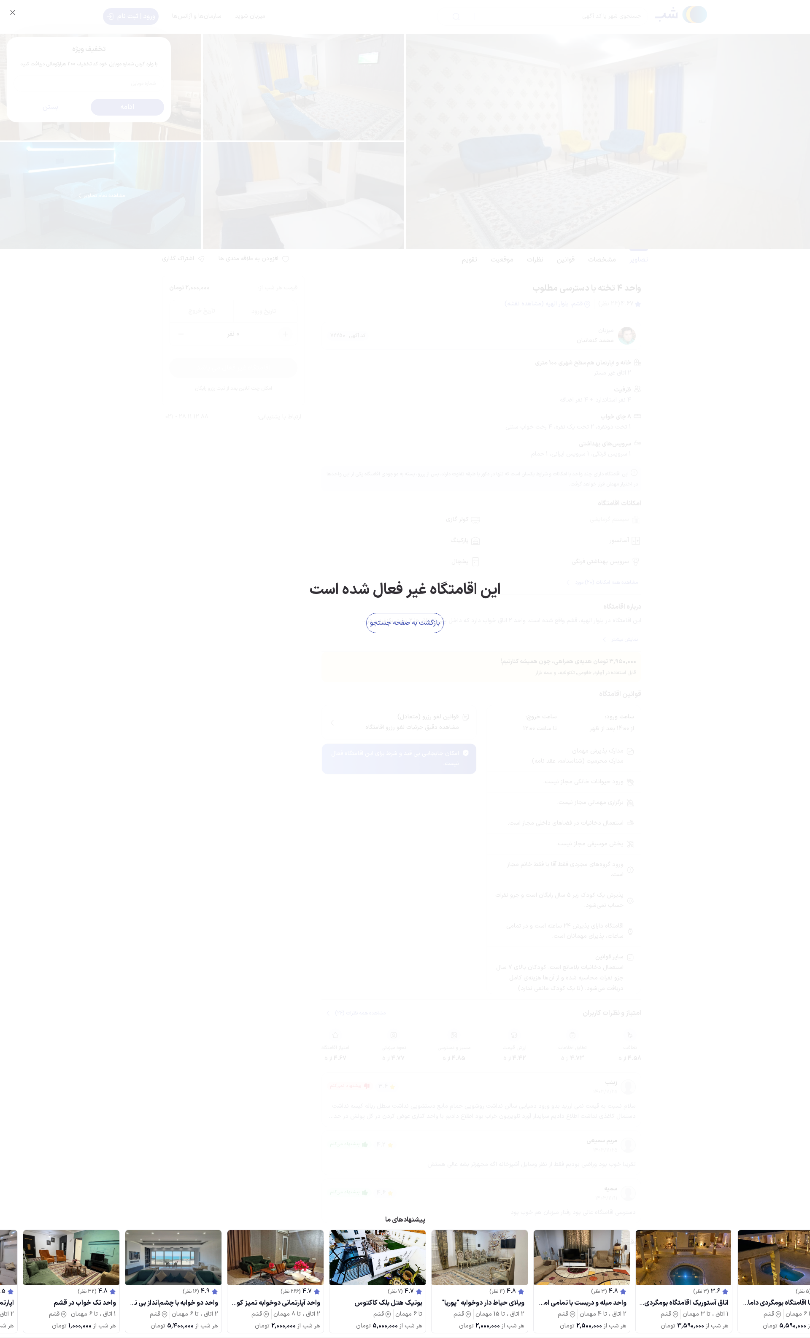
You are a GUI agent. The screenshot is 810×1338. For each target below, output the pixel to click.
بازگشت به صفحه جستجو (405, 623)
